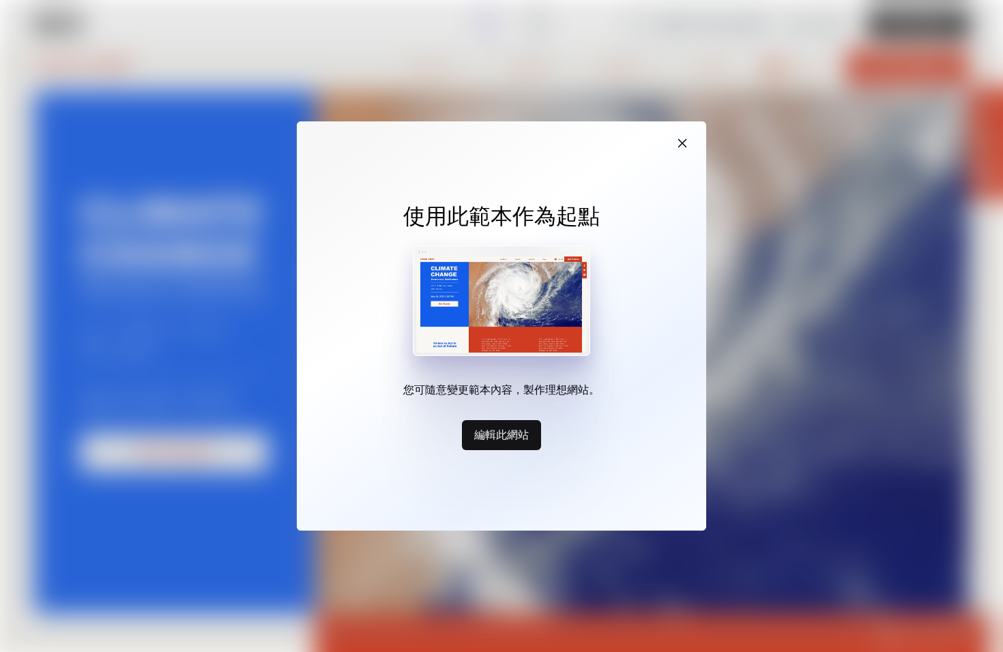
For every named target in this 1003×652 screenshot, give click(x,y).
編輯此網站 (501, 434)
